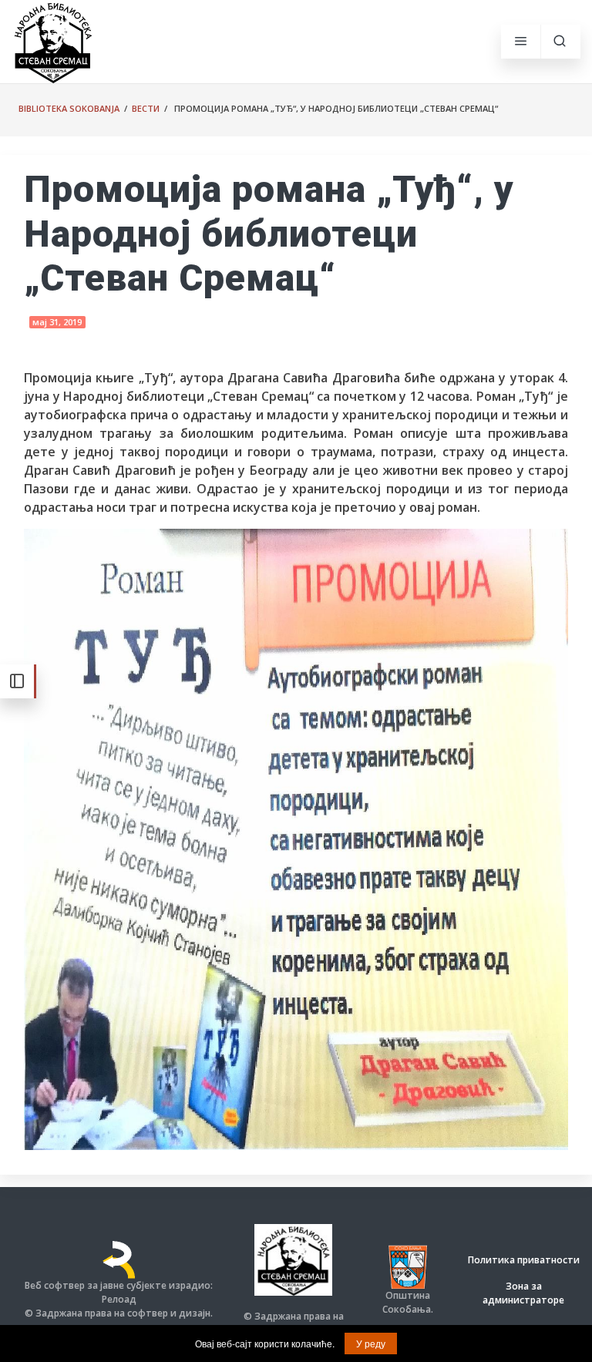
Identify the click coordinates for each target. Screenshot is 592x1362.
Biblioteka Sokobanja (68, 108)
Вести (146, 108)
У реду (370, 1343)
